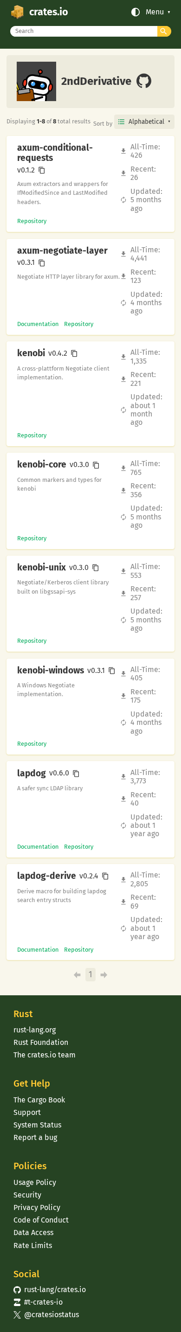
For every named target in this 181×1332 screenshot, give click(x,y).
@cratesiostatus (46, 1314)
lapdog (31, 773)
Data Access (33, 1232)
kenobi (31, 353)
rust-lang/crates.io (49, 1289)
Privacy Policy (36, 1207)
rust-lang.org (34, 1029)
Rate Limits (32, 1245)
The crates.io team (44, 1054)
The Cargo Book (39, 1099)
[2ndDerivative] (143, 81)
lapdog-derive (46, 876)
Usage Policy (34, 1182)
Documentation (38, 323)
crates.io (48, 12)
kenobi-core (41, 465)
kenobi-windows (50, 671)
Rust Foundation (40, 1042)
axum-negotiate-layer (62, 251)
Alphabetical (146, 122)
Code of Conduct (41, 1220)
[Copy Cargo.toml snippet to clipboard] (41, 170)
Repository (31, 221)
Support (27, 1112)
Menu (155, 12)
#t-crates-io (38, 1302)
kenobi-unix (41, 568)
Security (27, 1195)
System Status (37, 1125)
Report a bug (35, 1137)
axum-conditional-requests (55, 153)
